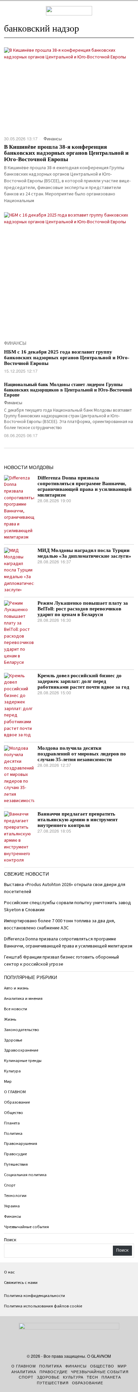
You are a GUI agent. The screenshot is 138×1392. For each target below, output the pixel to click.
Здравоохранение (21, 1050)
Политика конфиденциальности (34, 1296)
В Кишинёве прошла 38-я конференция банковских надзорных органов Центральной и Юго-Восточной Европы (66, 153)
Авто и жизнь (16, 988)
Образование (17, 1102)
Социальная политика (25, 1175)
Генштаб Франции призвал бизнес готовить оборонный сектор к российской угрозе (61, 961)
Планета (12, 1123)
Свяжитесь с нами (21, 1283)
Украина (12, 1206)
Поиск (10, 1240)
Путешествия (16, 1164)
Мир (8, 1081)
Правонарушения (20, 1144)
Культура (12, 1071)
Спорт (9, 1185)
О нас (9, 1272)
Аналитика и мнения (23, 998)
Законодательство (21, 1030)
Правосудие (15, 1154)
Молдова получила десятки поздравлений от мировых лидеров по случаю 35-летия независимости (82, 753)
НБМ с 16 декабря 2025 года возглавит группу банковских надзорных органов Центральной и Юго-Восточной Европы (66, 357)
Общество (13, 1113)
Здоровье (13, 1040)
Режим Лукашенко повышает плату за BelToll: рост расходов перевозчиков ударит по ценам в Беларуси (83, 608)
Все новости (15, 1009)
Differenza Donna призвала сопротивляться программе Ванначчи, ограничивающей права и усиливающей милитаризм (85, 486)
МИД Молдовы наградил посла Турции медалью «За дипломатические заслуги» (84, 553)
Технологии (15, 1196)
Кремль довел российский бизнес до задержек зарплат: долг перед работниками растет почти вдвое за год (83, 681)
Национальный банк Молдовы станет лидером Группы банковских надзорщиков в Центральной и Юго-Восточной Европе (68, 390)
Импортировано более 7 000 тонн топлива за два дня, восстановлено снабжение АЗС (59, 924)
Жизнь (10, 1019)
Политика (13, 1133)
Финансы (53, 139)
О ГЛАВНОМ (15, 1092)
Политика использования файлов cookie (43, 1306)
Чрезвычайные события (26, 1227)
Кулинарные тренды (23, 1061)
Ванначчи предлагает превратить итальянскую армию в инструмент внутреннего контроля (78, 819)
